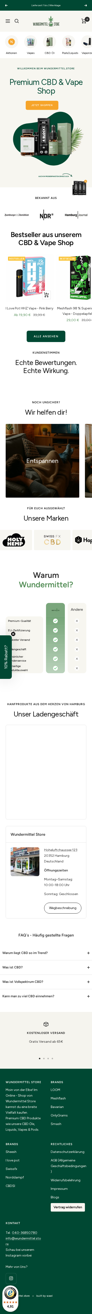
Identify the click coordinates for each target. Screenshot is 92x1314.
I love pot (13, 1160)
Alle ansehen (46, 336)
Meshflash (58, 1098)
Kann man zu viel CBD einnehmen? (28, 996)
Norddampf (15, 1177)
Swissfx (11, 1169)
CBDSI (10, 1186)
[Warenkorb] (83, 21)
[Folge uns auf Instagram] (11, 1278)
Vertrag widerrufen (68, 1207)
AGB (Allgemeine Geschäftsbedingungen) (68, 1166)
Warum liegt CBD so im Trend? (25, 953)
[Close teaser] (13, 634)
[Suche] (17, 21)
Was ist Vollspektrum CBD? (22, 982)
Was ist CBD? (12, 967)
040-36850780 (24, 1233)
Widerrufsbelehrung (65, 1180)
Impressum (59, 1189)
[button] (6, 657)
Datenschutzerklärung (67, 1152)
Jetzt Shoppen (42, 105)
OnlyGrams (59, 1115)
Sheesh (11, 1152)
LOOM (55, 1090)
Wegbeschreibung (62, 908)
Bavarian (57, 1107)
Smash (56, 1124)
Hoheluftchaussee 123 (60, 850)
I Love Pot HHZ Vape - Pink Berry (29, 308)
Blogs (55, 1197)
